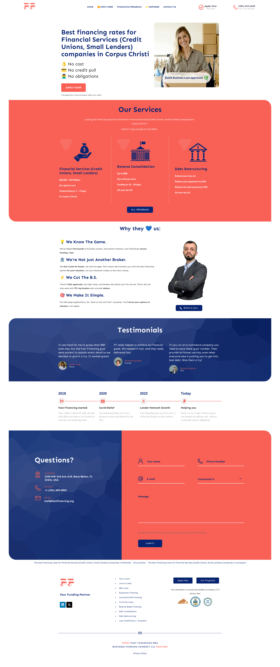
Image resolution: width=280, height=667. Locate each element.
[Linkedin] (63, 605)
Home (90, 7)
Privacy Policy (140, 653)
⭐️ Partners (152, 7)
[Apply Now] (201, 7)
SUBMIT (150, 543)
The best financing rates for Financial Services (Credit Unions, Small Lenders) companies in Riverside (82, 562)
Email (48, 497)
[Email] (38, 498)
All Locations (139, 562)
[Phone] (38, 488)
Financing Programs (129, 7)
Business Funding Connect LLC (133, 646)
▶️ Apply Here (105, 7)
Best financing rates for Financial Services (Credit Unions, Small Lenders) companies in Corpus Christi (105, 43)
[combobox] (221, 479)
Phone (48, 487)
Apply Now (210, 6)
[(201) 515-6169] (235, 7)
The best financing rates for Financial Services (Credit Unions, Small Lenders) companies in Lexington (197, 562)
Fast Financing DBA (144, 643)
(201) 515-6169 (246, 6)
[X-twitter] (69, 605)
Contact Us (169, 7)
